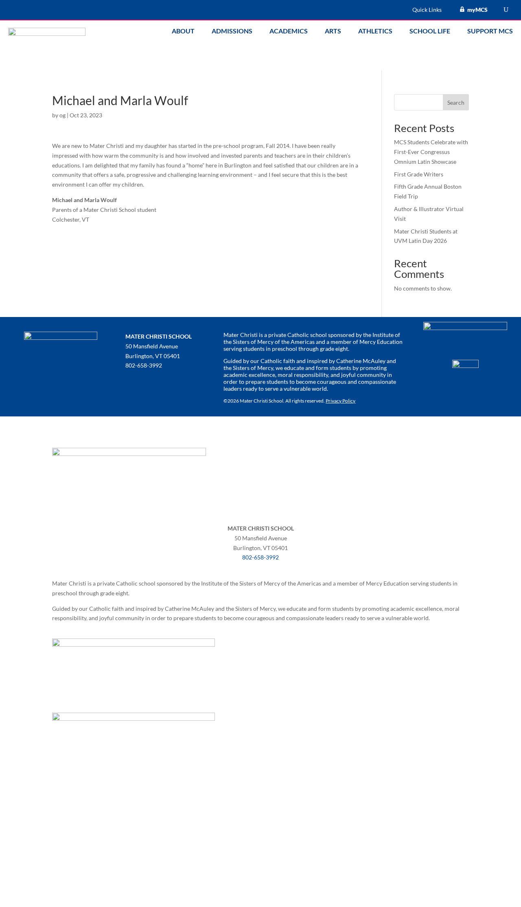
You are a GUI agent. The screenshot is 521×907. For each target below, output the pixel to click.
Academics (288, 31)
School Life (429, 31)
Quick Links (427, 10)
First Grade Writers (418, 174)
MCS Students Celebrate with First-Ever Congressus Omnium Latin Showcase (431, 152)
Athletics (375, 31)
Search (455, 102)
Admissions (232, 31)
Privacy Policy (340, 401)
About (183, 31)
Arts (333, 31)
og (62, 115)
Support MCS (490, 31)
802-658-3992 (260, 557)
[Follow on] (131, 381)
